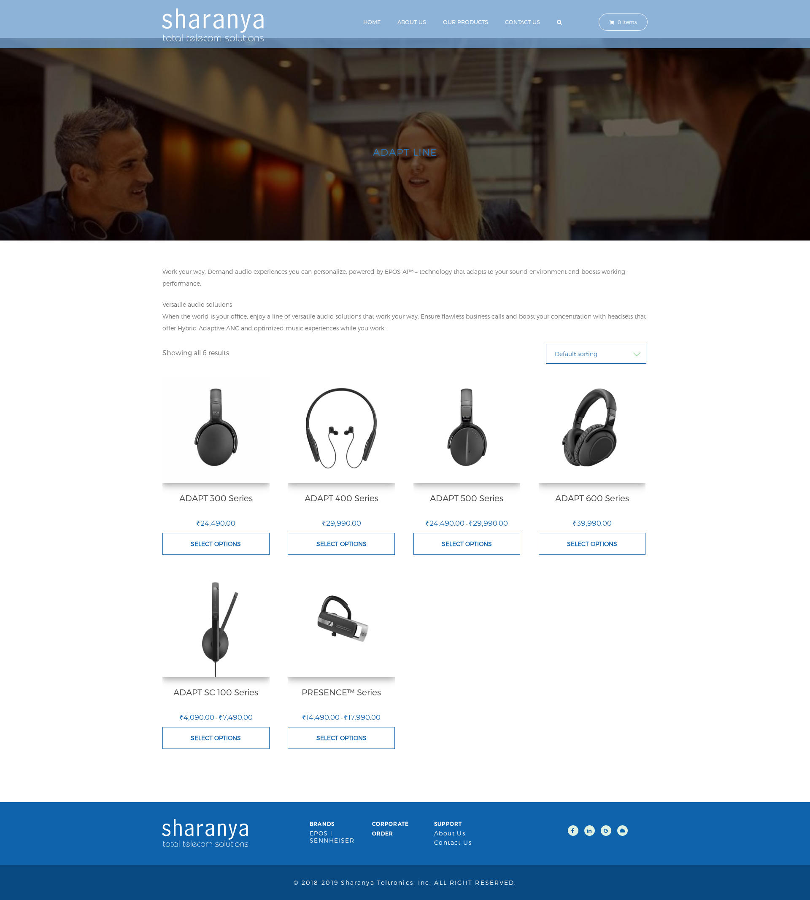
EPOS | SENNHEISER (332, 837)
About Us (411, 22)
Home (372, 22)
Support (448, 824)
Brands (322, 824)
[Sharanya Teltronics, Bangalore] (213, 24)
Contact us (522, 22)
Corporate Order (390, 828)
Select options (216, 543)
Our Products (465, 22)
